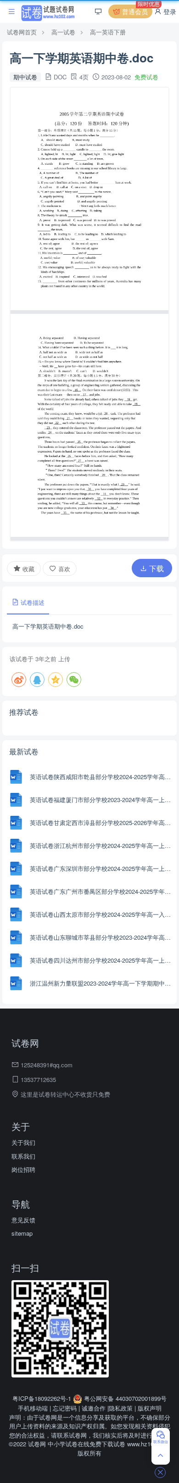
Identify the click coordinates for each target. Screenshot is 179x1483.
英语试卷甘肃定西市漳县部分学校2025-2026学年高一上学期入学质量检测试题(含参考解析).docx (102, 822)
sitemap (22, 1233)
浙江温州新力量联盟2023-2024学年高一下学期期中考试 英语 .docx (102, 983)
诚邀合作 (94, 1408)
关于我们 (23, 1142)
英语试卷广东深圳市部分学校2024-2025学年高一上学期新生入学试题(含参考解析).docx (102, 868)
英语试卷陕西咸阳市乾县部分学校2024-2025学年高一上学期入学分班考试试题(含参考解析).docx (102, 776)
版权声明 (150, 1408)
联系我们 (23, 1156)
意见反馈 (23, 1219)
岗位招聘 (23, 1169)
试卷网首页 (22, 32)
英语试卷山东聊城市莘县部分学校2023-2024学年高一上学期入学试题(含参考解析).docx (102, 937)
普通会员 (136, 10)
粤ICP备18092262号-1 (42, 1398)
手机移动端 (33, 1408)
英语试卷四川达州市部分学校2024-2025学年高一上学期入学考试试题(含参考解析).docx (102, 960)
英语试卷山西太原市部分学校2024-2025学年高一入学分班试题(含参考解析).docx (102, 914)
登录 (169, 11)
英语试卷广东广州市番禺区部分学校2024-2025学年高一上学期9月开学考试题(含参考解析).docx (102, 891)
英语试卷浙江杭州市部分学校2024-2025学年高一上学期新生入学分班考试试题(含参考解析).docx (102, 845)
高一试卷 (63, 32)
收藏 (27, 568)
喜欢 (63, 568)
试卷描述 (32, 602)
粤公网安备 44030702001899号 (124, 1398)
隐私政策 (121, 1408)
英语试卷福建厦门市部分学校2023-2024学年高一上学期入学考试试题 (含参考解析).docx (102, 799)
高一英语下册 (108, 32)
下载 (155, 568)
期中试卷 (25, 76)
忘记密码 (65, 1408)
